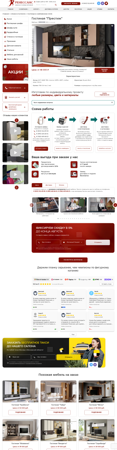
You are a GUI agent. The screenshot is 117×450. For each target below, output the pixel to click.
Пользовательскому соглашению (63, 248)
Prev (16, 120)
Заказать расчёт (104, 70)
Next (16, 187)
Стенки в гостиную (18, 14)
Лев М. (96, 291)
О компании (23, 9)
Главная (10, 9)
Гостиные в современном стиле (39, 14)
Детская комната (14, 46)
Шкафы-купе (12, 28)
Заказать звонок (71, 3)
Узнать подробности (104, 94)
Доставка (49, 185)
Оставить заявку (41, 148)
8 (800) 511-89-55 (88, 3)
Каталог (36, 9)
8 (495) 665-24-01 (88, 1)
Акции (89, 9)
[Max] (102, 4)
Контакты (111, 9)
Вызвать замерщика (62, 148)
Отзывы (99, 9)
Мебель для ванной (15, 55)
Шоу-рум (66, 9)
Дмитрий (69, 291)
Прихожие (11, 41)
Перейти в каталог (105, 148)
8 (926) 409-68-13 (88, 5)
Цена (37, 185)
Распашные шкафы (15, 23)
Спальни (10, 50)
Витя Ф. (96, 313)
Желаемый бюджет (73, 242)
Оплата (61, 185)
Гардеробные (12, 32)
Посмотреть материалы (73, 260)
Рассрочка (78, 9)
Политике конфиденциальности (46, 248)
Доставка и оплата (51, 9)
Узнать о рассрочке (83, 148)
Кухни (9, 19)
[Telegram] (98, 4)
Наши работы (12, 59)
